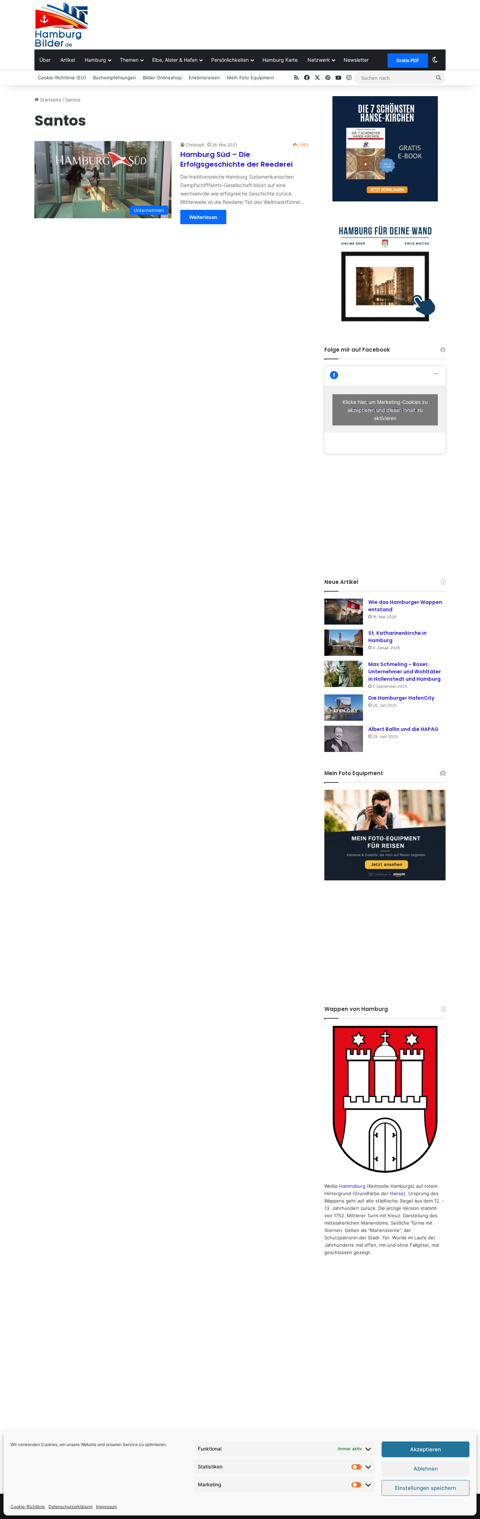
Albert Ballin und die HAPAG (403, 729)
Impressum (106, 1506)
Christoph (195, 144)
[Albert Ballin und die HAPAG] (343, 739)
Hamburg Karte (280, 60)
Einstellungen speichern (425, 1488)
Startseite (50, 99)
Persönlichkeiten (230, 60)
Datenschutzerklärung (70, 1506)
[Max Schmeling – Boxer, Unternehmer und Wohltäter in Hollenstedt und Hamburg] (343, 674)
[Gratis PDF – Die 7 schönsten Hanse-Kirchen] (385, 148)
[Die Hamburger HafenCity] (343, 707)
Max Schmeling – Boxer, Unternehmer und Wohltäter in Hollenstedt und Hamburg (404, 671)
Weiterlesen (203, 217)
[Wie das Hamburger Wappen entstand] (343, 611)
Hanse (397, 1193)
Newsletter (356, 60)
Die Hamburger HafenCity (401, 697)
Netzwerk (318, 60)
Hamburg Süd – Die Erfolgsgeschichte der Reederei (236, 159)
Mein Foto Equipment (250, 77)
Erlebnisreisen (204, 77)
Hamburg (95, 60)
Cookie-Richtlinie (28, 1506)
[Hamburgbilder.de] (61, 24)
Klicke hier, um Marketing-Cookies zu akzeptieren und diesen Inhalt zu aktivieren (385, 410)
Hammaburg (352, 1186)
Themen (129, 60)
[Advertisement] (310, 23)
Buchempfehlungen (114, 77)
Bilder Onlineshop (162, 77)
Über (45, 60)
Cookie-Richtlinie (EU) (62, 77)
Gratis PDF (407, 60)
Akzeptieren (425, 1449)
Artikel (67, 60)
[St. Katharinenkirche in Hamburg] (343, 642)
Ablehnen (426, 1468)
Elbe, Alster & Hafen (174, 60)
